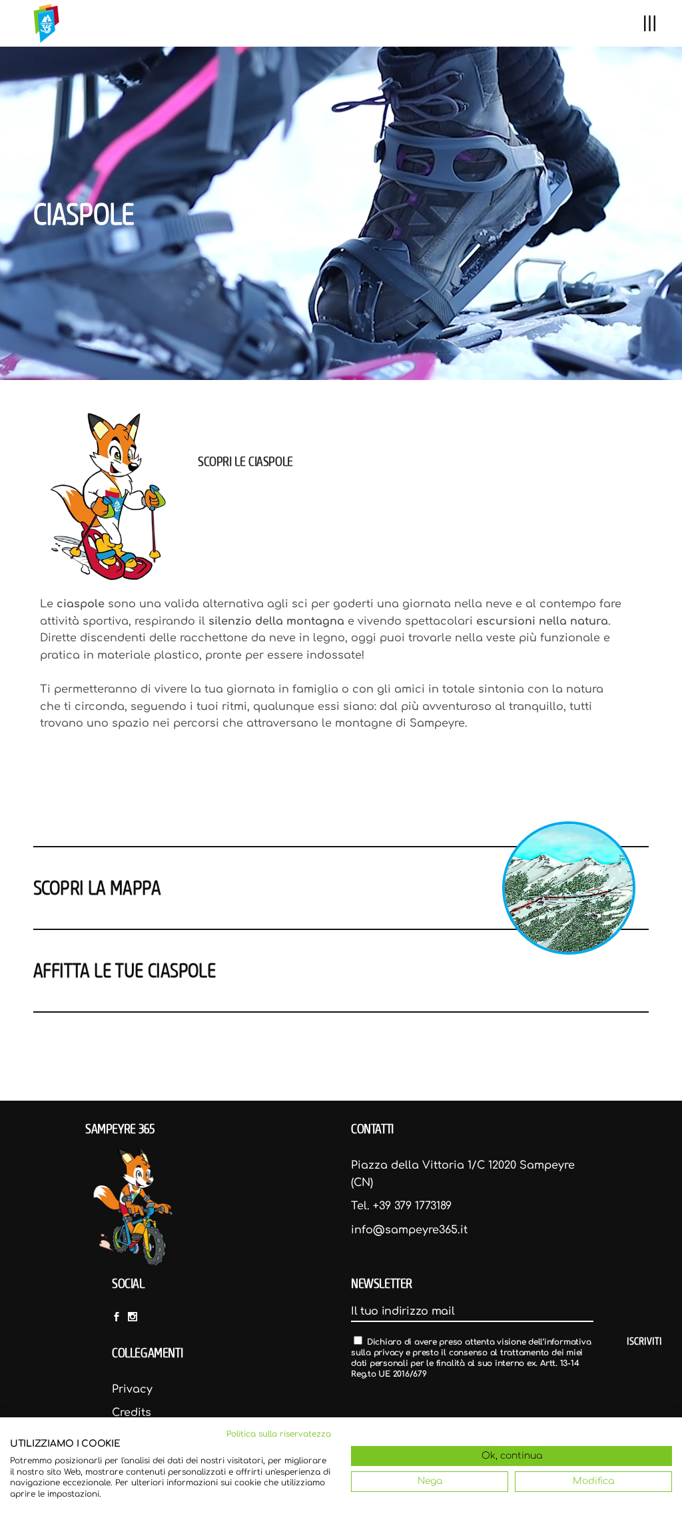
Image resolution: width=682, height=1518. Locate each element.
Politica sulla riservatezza (278, 1434)
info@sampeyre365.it (409, 1230)
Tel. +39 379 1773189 (401, 1206)
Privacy (132, 1389)
